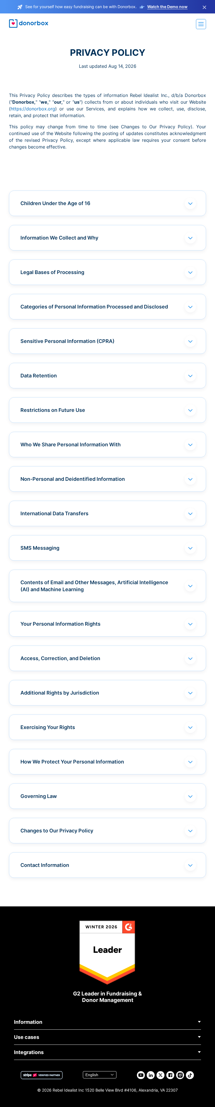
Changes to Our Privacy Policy (56, 831)
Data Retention (38, 376)
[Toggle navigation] (201, 24)
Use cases (26, 1037)
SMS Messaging (39, 548)
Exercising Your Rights (47, 727)
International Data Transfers (54, 513)
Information (28, 1022)
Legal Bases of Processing (52, 272)
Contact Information (44, 865)
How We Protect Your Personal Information (72, 762)
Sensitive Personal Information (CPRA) (67, 341)
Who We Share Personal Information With (70, 444)
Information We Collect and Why (59, 238)
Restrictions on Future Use (52, 410)
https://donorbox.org (33, 109)
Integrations (29, 1052)
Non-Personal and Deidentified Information (72, 479)
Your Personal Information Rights (60, 624)
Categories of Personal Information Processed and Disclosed (94, 307)
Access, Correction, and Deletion (60, 658)
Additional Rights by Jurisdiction (59, 693)
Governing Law (38, 796)
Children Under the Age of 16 (55, 203)
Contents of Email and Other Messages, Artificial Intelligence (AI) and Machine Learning (94, 585)
